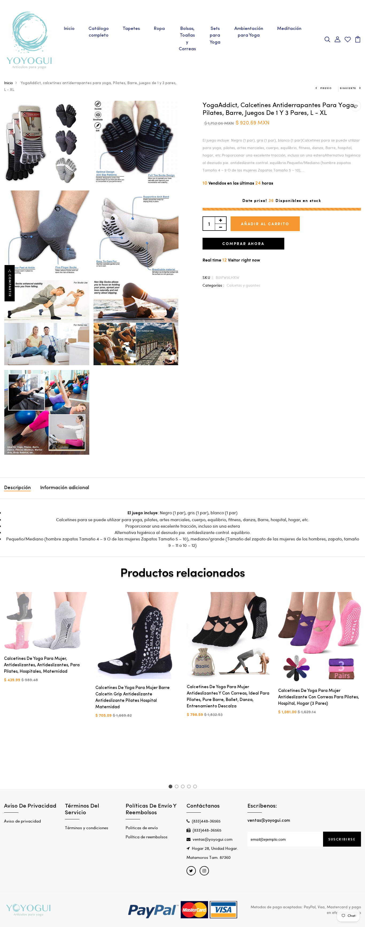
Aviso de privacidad (22, 821)
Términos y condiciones (86, 827)
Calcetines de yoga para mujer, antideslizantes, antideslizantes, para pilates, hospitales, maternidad (42, 665)
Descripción (17, 488)
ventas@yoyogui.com (212, 839)
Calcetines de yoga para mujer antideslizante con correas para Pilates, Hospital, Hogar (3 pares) (318, 697)
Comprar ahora (243, 243)
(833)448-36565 (206, 821)
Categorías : (213, 285)
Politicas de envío (142, 827)
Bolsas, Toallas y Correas (187, 39)
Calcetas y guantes (243, 285)
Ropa (159, 28)
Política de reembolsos (147, 836)
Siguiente (348, 88)
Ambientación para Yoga (248, 32)
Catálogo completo (98, 32)
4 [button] (190, 787)
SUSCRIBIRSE (342, 839)
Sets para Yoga (215, 35)
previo (326, 88)
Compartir (10, 285)
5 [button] (196, 787)
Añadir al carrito (265, 224)
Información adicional (64, 488)
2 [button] (177, 787)
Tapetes (131, 28)
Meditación (289, 28)
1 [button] (171, 787)
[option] (45, 641)
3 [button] (184, 787)
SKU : (208, 277)
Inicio (69, 28)
